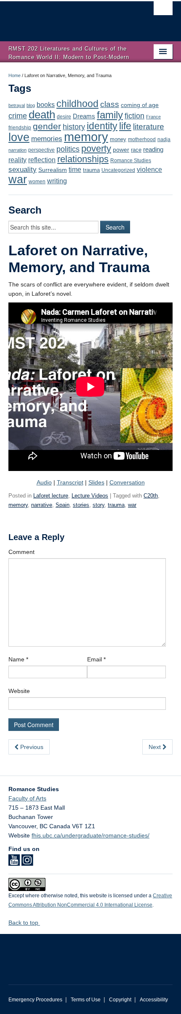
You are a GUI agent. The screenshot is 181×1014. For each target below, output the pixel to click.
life (125, 125)
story (98, 505)
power (121, 150)
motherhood (142, 139)
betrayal (16, 105)
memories (46, 139)
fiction (134, 116)
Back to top (24, 922)
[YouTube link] (14, 862)
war (17, 179)
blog (31, 105)
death (42, 114)
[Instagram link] (27, 862)
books (46, 104)
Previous (31, 747)
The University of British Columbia (65, 17)
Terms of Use (86, 1000)
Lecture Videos (90, 495)
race (136, 150)
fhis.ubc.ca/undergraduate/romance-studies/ (90, 835)
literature (148, 126)
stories (81, 505)
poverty (96, 148)
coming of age (140, 105)
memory (86, 137)
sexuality (22, 170)
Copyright (120, 1000)
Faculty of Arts (27, 798)
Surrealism (52, 169)
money (118, 139)
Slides (96, 482)
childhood (77, 103)
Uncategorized (118, 170)
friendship (19, 127)
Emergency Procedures (35, 1000)
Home (14, 75)
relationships (83, 159)
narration (17, 150)
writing (57, 181)
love (18, 137)
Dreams (84, 116)
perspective (41, 150)
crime (17, 116)
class (109, 104)
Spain (62, 505)
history (74, 127)
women (37, 181)
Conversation (127, 482)
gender (47, 126)
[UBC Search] (163, 10)
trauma (91, 170)
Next (155, 747)
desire (64, 116)
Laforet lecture (50, 495)
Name (18, 659)
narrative (41, 505)
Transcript (70, 482)
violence (149, 169)
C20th (151, 495)
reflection (42, 159)
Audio (44, 482)
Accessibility (154, 1000)
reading (153, 149)
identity (102, 125)
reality (17, 159)
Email (96, 659)
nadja (163, 139)
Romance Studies (130, 160)
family (110, 114)
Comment (21, 551)
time (75, 169)
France (153, 116)
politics (68, 149)
